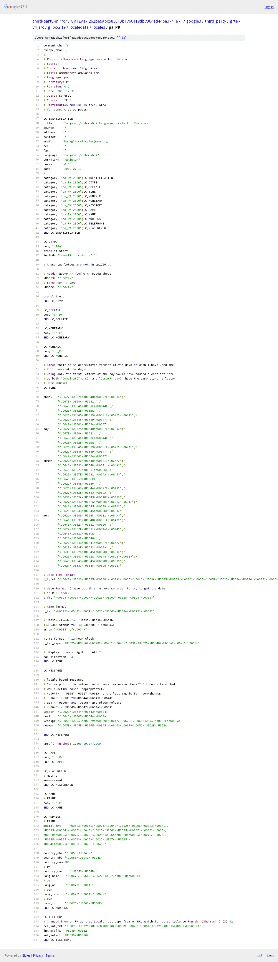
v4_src (38, 27)
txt (259, 955)
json (270, 955)
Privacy (38, 955)
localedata (79, 27)
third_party (215, 21)
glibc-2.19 (57, 27)
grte (234, 21)
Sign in (269, 7)
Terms (50, 955)
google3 (193, 21)
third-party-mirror (50, 21)
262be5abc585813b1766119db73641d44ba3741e (133, 21)
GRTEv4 (78, 21)
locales (98, 27)
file (121, 38)
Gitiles (26, 955)
